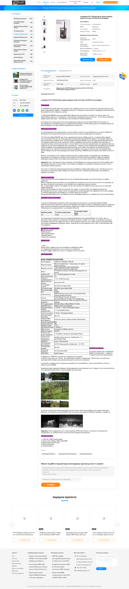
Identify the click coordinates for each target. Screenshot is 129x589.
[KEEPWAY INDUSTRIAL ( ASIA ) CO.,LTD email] (14, 110)
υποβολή (50, 485)
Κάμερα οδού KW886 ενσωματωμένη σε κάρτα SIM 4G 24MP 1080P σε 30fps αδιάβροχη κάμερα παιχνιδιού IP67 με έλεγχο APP (61, 575)
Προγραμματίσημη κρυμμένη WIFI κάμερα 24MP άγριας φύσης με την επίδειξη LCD (76, 534)
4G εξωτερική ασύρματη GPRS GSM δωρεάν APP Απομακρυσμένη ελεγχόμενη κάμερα (26, 87)
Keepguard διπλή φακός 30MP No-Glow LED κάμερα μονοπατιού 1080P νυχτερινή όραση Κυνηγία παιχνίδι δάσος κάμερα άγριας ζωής (61, 567)
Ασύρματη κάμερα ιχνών (23, 34)
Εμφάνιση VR (15, 561)
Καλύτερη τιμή (87, 59)
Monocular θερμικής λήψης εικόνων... (23, 61)
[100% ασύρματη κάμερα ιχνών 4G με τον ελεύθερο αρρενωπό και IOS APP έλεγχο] (103, 518)
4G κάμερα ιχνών (23, 31)
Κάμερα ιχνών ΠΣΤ (23, 54)
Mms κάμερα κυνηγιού (85, 454)
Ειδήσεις (14, 566)
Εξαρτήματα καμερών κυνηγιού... (23, 41)
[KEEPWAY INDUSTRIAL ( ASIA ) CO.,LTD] (18, 3)
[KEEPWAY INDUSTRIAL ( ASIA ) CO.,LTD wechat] (22, 110)
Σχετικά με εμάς (16, 563)
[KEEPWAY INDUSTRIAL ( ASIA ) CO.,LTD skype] (27, 110)
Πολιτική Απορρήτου (18, 573)
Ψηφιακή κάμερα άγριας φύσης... (23, 27)
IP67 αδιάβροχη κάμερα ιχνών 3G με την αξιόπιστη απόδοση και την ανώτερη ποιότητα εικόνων (24, 534)
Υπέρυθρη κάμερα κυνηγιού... (23, 22)
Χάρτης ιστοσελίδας (18, 568)
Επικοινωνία (23, 115)
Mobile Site (15, 571)
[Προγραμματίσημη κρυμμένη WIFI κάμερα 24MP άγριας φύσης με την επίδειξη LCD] (77, 518)
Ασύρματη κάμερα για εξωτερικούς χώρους (26, 74)
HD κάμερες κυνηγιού (23, 18)
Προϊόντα (14, 558)
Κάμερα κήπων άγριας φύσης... (23, 50)
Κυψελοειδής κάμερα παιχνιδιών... (23, 45)
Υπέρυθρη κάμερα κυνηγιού (36, 553)
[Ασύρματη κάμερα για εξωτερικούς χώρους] (16, 75)
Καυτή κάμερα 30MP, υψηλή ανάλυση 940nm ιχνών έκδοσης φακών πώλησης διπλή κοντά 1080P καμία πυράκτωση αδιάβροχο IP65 (38, 567)
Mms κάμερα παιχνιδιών (48, 454)
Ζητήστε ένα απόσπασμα (111, 2)
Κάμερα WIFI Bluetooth (23, 37)
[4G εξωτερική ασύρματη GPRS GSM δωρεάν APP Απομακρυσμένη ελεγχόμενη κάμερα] (16, 87)
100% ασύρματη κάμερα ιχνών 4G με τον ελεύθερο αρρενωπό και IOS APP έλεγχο (103, 534)
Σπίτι (13, 556)
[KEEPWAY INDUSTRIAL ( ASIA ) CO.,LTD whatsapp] (18, 110)
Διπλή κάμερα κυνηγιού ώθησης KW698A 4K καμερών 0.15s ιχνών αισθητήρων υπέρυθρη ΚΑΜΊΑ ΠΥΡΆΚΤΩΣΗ (37, 575)
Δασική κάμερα (23, 57)
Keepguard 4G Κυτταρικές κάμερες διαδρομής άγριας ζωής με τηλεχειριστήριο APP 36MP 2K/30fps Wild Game (26, 81)
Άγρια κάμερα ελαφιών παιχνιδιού (67, 454)
